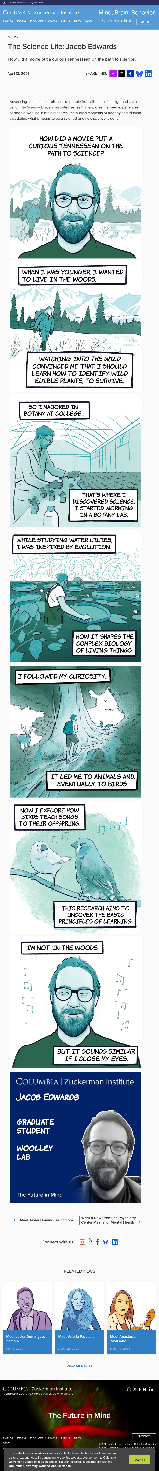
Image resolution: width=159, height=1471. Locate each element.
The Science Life (33, 107)
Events (65, 20)
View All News (78, 1366)
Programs (37, 20)
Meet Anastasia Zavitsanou (123, 1338)
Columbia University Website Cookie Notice (40, 1466)
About (89, 20)
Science (8, 20)
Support (146, 21)
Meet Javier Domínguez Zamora (25, 1338)
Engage (52, 20)
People (21, 20)
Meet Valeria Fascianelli (77, 1336)
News (77, 20)
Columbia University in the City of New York (26, 3)
